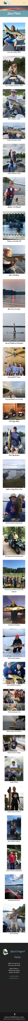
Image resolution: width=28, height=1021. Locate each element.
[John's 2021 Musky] (14, 273)
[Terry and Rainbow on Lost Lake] (14, 397)
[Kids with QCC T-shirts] (14, 375)
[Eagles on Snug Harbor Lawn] (14, 487)
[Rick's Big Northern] (14, 453)
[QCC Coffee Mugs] (14, 419)
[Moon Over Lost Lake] (14, 307)
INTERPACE (14, 1017)
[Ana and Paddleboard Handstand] (14, 341)
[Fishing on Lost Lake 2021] (14, 239)
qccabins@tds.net (14, 978)
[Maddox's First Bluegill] (14, 205)
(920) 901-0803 (14, 976)
